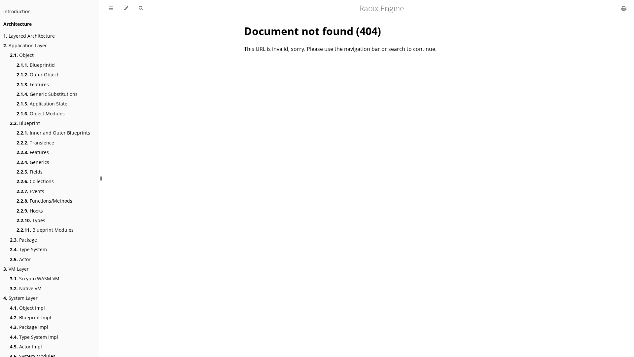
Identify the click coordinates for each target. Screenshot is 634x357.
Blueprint (25, 123)
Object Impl (27, 308)
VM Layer (16, 269)
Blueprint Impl (30, 317)
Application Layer (25, 45)
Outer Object (37, 74)
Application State (42, 103)
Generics (33, 162)
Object (22, 55)
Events (30, 191)
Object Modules (41, 113)
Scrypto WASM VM (34, 278)
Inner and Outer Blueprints (53, 133)
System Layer (20, 298)
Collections (35, 181)
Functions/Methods (44, 201)
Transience (35, 142)
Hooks (30, 211)
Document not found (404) (312, 31)
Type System (28, 249)
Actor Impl (26, 346)
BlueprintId (36, 65)
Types (31, 220)
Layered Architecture (29, 36)
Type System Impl (34, 337)
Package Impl (29, 327)
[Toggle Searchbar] (140, 8)
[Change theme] (126, 8)
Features (33, 84)
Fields (30, 172)
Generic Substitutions (47, 94)
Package (23, 240)
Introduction (17, 11)
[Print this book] (624, 8)
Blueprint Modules (45, 230)
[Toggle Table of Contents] (111, 8)
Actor (20, 259)
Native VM (26, 288)
